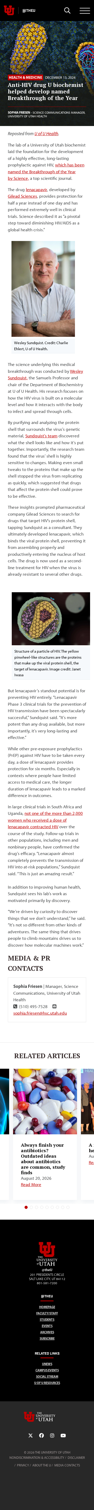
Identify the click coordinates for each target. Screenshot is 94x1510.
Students (47, 1320)
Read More (31, 1184)
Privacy (23, 1465)
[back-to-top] (87, 1499)
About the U (41, 1465)
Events (47, 1326)
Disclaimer (76, 1458)
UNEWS (47, 1364)
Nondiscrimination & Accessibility (36, 1458)
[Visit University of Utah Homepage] (9, 10)
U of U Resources (47, 1383)
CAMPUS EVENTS (47, 1370)
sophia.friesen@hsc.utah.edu (40, 1013)
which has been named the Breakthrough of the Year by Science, (46, 171)
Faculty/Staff (47, 1313)
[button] (26, 1207)
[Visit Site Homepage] (47, 1265)
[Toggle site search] (67, 10)
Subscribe (47, 1338)
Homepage (47, 1307)
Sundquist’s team (41, 435)
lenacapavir (36, 189)
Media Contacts (67, 1465)
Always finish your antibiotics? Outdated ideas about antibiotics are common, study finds (43, 1159)
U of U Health (46, 133)
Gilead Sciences (22, 196)
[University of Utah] (47, 1417)
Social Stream (47, 1376)
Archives (47, 1332)
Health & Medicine (25, 77)
